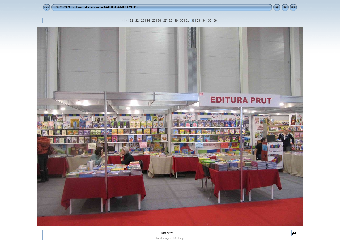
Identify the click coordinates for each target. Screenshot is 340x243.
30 (181, 20)
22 (137, 20)
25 (153, 20)
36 (215, 20)
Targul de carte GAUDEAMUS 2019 (107, 7)
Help (181, 238)
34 (204, 20)
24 (148, 20)
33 (198, 20)
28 (170, 20)
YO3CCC (63, 7)
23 (142, 20)
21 (131, 20)
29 (176, 20)
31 (187, 20)
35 (209, 20)
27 (165, 20)
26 (159, 20)
